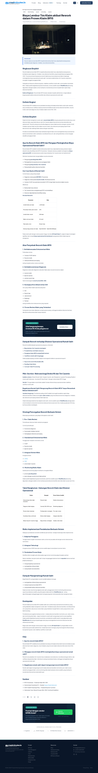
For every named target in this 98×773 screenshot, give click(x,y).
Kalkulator (47, 3)
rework (37, 11)
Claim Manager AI (32, 749)
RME (25, 461)
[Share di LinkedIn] (27, 697)
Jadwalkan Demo (86, 3)
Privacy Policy (86, 767)
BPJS (24, 11)
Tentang (58, 3)
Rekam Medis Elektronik (50, 685)
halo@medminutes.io (80, 747)
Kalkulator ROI (54, 751)
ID (74, 3)
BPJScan (30, 747)
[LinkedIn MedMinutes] (74, 754)
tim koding (43, 11)
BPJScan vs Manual (55, 755)
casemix (50, 11)
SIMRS (26, 458)
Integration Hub (31, 759)
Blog (39, 3)
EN (77, 3)
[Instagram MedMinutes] (76, 754)
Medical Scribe (31, 755)
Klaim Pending (31, 11)
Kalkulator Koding (55, 749)
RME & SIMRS (31, 757)
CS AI (29, 753)
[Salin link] (38, 697)
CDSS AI (30, 751)
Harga (29, 761)
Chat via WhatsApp (64, 712)
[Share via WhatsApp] (34, 697)
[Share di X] (31, 697)
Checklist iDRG (54, 753)
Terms (91, 767)
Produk (34, 3)
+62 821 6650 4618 (79, 749)
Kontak (65, 3)
